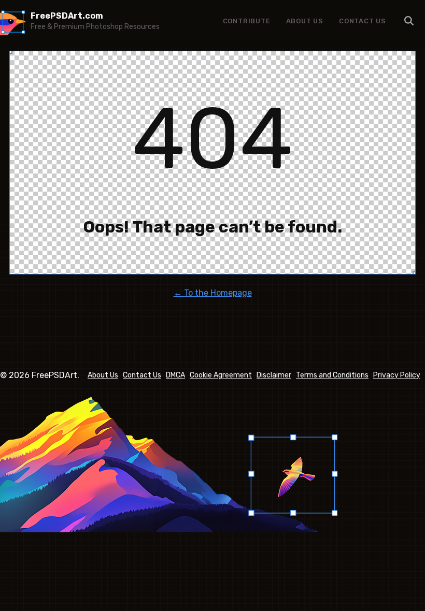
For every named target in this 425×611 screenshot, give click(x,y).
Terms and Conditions (332, 375)
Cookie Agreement (221, 375)
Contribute (247, 21)
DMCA (175, 375)
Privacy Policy (396, 375)
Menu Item (409, 21)
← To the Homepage (213, 293)
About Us (304, 21)
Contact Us (362, 21)
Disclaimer (274, 375)
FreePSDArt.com (67, 16)
